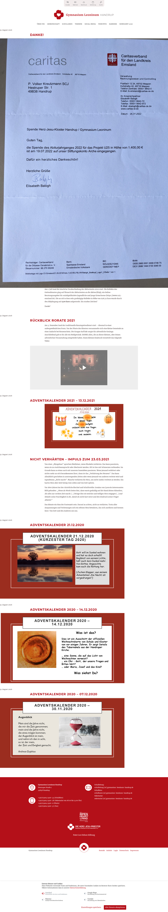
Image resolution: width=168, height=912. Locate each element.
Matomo (54, 899)
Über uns (41, 24)
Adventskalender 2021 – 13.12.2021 (62, 400)
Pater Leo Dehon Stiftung (84, 835)
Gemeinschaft (53, 24)
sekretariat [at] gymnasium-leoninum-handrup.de (113, 798)
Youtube (96, 899)
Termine (78, 24)
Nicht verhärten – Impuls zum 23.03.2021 (69, 459)
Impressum (134, 850)
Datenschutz (124, 850)
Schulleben (67, 24)
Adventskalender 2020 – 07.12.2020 (63, 694)
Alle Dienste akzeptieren (115, 907)
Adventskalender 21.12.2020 (57, 525)
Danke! (37, 35)
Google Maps (97, 893)
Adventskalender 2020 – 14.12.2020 (63, 609)
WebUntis (102, 24)
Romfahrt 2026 (126, 24)
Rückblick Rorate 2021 (52, 320)
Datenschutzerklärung (78, 888)
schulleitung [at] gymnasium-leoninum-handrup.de (113, 787)
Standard (56, 893)
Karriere (113, 24)
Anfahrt (109, 850)
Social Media (90, 24)
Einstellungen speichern (91, 907)
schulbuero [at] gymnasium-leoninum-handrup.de (113, 793)
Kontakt (102, 850)
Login (116, 850)
